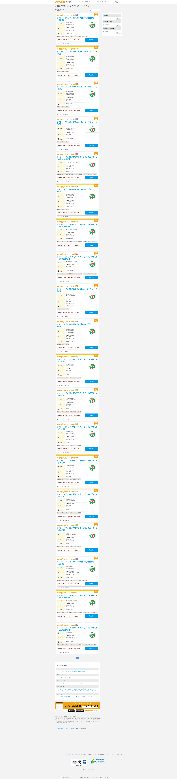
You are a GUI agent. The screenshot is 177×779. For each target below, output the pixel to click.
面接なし (70, 689)
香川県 (79, 671)
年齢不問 (74, 690)
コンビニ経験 (100, 1)
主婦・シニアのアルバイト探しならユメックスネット (105, 777)
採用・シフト (81, 1)
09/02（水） (77, 696)
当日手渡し (60, 689)
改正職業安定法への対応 (103, 754)
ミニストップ (82, 683)
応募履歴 (74, 1)
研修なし (75, 689)
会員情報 (116, 1)
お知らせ (80, 754)
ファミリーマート (69, 683)
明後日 (65, 696)
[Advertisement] (88, 743)
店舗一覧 (71, 754)
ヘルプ (75, 754)
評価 (105, 1)
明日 (62, 696)
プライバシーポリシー (92, 754)
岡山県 (67, 671)
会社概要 (111, 754)
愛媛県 (83, 671)
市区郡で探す (60, 677)
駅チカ (91, 689)
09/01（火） (70, 696)
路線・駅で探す (68, 677)
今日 (58, 696)
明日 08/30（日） (92, 721)
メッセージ (93, 1)
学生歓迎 (79, 690)
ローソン (76, 683)
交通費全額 (80, 689)
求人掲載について (118, 754)
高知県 (88, 671)
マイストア (87, 1)
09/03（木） (84, 696)
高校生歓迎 (68, 690)
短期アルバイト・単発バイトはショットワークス (70, 777)
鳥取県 (59, 671)
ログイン (120, 1)
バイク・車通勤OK (86, 690)
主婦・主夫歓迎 (61, 690)
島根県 (63, 671)
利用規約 (85, 754)
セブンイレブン (61, 683)
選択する (118, 25)
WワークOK (94, 690)
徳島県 (75, 671)
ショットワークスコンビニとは (61, 754)
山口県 (71, 671)
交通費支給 (86, 689)
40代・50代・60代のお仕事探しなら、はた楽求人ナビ (87, 777)
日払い (65, 689)
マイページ (110, 1)
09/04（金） (90, 696)
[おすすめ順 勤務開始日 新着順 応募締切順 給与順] (94, 10)
